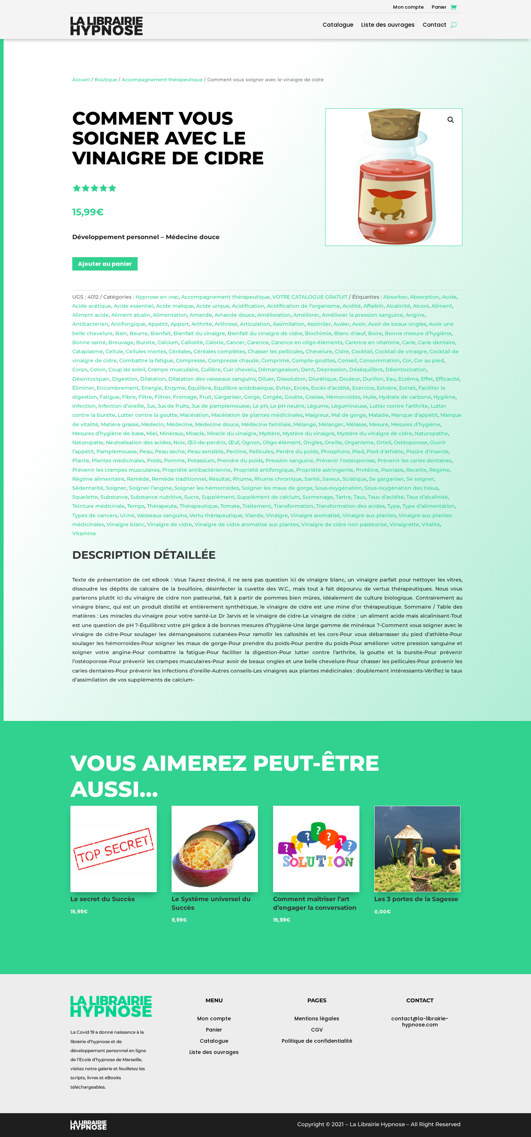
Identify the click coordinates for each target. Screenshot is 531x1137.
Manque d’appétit (414, 415)
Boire (375, 333)
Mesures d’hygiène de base (108, 433)
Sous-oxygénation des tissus (401, 488)
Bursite (145, 342)
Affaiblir (373, 306)
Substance (114, 497)
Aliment (441, 306)
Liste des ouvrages (388, 25)
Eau (391, 379)
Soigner (116, 488)
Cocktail (361, 351)
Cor (406, 360)
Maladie (378, 415)
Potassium (201, 460)
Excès (301, 388)
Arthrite (201, 324)
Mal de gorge (348, 415)
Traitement (256, 506)
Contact (434, 25)
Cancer (235, 342)
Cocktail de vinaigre (401, 351)
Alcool (421, 306)
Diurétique (322, 379)
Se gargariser (386, 479)
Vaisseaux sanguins (162, 515)
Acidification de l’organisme (303, 306)
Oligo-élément (282, 442)
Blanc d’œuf (350, 333)
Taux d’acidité (386, 497)
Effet (427, 379)
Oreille (333, 442)
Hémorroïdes (343, 397)
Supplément (218, 497)
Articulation (255, 324)
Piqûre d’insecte (427, 451)
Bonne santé (89, 342)
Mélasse (356, 424)
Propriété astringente (324, 470)
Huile (369, 397)
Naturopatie (87, 442)
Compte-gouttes (313, 360)
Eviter (283, 388)
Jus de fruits (173, 406)
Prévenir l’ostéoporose (345, 460)
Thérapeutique (199, 506)
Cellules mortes (146, 351)
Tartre (343, 497)
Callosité (192, 342)
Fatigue (110, 397)
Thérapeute (162, 506)
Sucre (191, 497)
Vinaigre (277, 515)
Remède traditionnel (179, 479)
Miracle (195, 433)
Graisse (314, 397)
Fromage (185, 397)
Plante (80, 460)
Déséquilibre (366, 369)
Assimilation (289, 324)
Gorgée (272, 397)
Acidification (248, 306)
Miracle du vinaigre (231, 433)
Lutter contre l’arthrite (399, 406)
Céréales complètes (219, 351)
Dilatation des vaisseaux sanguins (212, 379)
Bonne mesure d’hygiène (418, 333)
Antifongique (128, 324)
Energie (151, 388)
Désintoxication (406, 369)
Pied (358, 451)
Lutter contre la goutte (147, 415)
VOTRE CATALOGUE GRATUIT (309, 297)
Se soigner (420, 479)
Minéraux (172, 433)
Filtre (145, 397)
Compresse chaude (233, 360)
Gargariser (227, 397)
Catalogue (338, 25)
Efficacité (447, 379)
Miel (151, 433)
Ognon (251, 442)
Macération (194, 415)
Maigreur (317, 415)
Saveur (331, 479)
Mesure (378, 424)
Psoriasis (392, 470)
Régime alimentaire (98, 479)
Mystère (269, 433)
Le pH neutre (287, 406)
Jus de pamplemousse (220, 406)
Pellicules (261, 451)
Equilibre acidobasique (243, 388)
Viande (254, 515)
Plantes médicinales (118, 460)
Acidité (351, 306)
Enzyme (174, 388)
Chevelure (319, 351)
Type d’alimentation (428, 506)
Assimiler (319, 324)
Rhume (242, 479)
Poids (154, 460)
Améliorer (306, 315)
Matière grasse (120, 424)
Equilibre (199, 388)
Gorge (252, 397)
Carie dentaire (436, 342)
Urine (127, 515)
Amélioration (274, 315)
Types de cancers (94, 515)
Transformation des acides (350, 506)
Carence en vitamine (372, 342)
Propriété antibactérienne (196, 470)
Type (393, 506)
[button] (450, 119)
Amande (201, 315)
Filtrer (162, 397)
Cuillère (211, 369)
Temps (135, 506)
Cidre (342, 351)
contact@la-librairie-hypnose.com (419, 1021)
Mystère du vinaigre (308, 433)
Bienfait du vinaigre (199, 333)
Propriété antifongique (263, 470)
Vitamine (84, 533)
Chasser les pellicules (275, 351)
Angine (415, 315)
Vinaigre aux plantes (369, 515)
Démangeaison (278, 369)
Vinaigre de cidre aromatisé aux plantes (247, 524)
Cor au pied (429, 360)
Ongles (312, 442)
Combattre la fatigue (146, 360)
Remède (138, 479)
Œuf (233, 442)
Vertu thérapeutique (215, 515)
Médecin (152, 424)
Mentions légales (316, 1018)
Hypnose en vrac (157, 297)
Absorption (424, 297)
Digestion (125, 379)
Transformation (294, 506)
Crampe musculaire (173, 369)
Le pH (260, 406)
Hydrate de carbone (405, 397)
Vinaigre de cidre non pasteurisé (344, 524)
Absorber (395, 297)
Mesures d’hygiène (415, 424)
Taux (360, 497)
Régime (439, 470)
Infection (84, 406)
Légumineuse (349, 406)
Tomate (230, 506)
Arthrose (226, 324)
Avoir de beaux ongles (397, 324)
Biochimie (318, 333)
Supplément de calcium (268, 497)
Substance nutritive (156, 497)
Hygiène (444, 397)
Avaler (341, 324)
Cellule (114, 351)
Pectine (236, 451)
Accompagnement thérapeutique (162, 79)
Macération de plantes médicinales (257, 415)
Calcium (167, 342)
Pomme (174, 460)
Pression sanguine (290, 460)
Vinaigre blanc (125, 524)
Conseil (347, 360)
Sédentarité (87, 488)
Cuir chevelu (239, 369)
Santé (312, 479)
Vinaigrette (404, 524)
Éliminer (83, 388)
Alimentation (170, 315)
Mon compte (408, 7)
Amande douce (235, 315)
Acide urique (212, 306)
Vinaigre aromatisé (315, 515)
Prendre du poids (240, 460)
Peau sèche (170, 451)
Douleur (349, 379)
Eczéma (408, 379)
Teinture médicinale (98, 506)
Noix (179, 442)
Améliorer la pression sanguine (362, 315)
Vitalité (431, 524)
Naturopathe (431, 433)
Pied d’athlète (385, 451)
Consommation (379, 360)
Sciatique (354, 479)
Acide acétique (91, 306)
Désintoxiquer (90, 379)
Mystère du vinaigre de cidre (374, 433)
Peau (145, 451)
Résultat (219, 479)
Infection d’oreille (121, 406)
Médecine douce (217, 424)
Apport (179, 324)
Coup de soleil (126, 369)
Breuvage (121, 342)
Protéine (367, 470)
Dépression (332, 369)
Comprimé (275, 360)
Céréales (180, 351)
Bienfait (160, 333)
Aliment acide (90, 315)
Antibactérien (90, 324)
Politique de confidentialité (317, 1041)
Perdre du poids (297, 451)
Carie (408, 342)
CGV (317, 1029)
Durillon (373, 379)
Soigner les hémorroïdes (206, 488)
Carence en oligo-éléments (306, 342)
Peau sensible (205, 451)
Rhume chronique (278, 479)
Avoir (359, 324)
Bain (121, 333)
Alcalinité (398, 306)
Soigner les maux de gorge (277, 488)
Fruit (205, 397)
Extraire (387, 388)
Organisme (359, 442)
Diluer (266, 379)
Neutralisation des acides (138, 442)
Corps (79, 369)
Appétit (158, 324)
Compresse (191, 360)
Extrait (407, 388)
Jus (151, 406)
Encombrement (118, 388)
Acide (449, 297)
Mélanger (331, 424)
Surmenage (317, 497)
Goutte (294, 397)
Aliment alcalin (130, 315)
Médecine (180, 424)
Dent (307, 369)
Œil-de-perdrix (206, 442)
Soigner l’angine (150, 488)
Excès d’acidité (330, 388)
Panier (439, 7)
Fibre (129, 397)
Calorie (215, 342)
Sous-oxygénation (338, 488)
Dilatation (153, 379)
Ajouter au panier (105, 264)
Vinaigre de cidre (169, 524)
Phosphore (335, 451)
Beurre (139, 333)
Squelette (85, 497)
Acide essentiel (134, 306)
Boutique (106, 79)
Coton (98, 369)
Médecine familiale (266, 424)
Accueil (81, 79)
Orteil (383, 442)
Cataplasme (87, 351)
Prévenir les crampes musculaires (116, 470)
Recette (416, 470)
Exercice (363, 388)
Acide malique (175, 306)
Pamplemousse (116, 451)
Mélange (304, 424)
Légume (318, 406)
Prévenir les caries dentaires (414, 460)
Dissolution (291, 379)
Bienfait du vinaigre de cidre (265, 333)
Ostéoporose (410, 442)
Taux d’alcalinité (427, 497)
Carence (258, 342)
